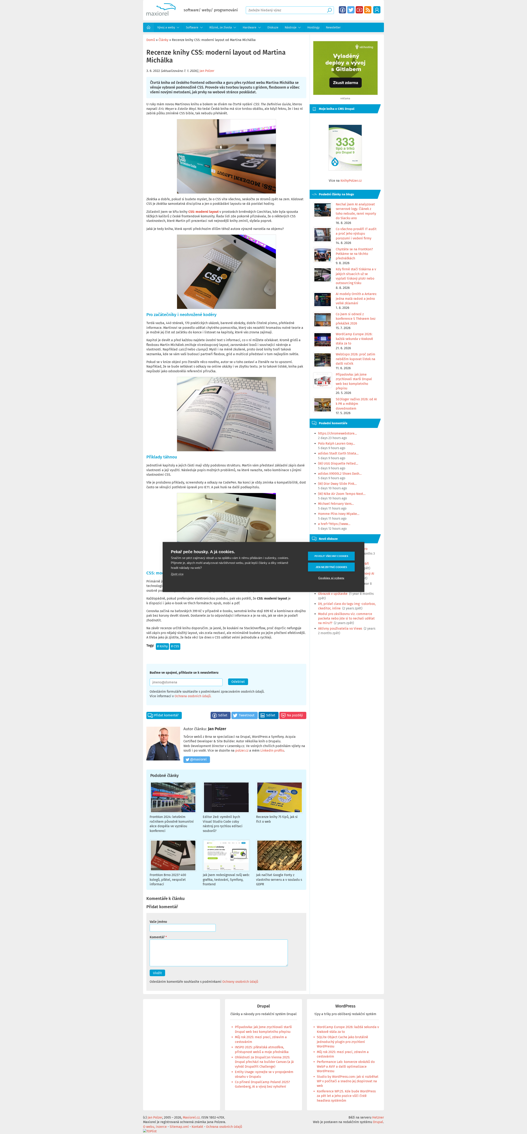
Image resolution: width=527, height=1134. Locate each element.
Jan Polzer (206, 71)
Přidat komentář (166, 715)
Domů (148, 27)
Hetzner (378, 1117)
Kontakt (197, 1127)
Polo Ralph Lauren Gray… (336, 443)
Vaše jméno (158, 922)
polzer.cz (241, 750)
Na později (295, 715)
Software (192, 27)
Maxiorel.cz (191, 1117)
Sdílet (222, 715)
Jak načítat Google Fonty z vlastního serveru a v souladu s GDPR (279, 879)
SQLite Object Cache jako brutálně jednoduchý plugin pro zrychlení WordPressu (342, 1041)
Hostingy (313, 27)
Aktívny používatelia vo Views (340, 628)
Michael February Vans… (336, 504)
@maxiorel (198, 759)
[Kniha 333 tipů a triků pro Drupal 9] (345, 148)
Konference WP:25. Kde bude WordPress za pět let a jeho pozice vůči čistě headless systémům (346, 1095)
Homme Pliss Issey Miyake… (338, 514)
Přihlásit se (376, 9)
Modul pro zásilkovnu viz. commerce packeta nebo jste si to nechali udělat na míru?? (346, 618)
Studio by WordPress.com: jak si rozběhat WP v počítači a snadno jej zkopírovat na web (347, 1081)
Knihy (164, 646)
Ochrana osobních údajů (193, 696)
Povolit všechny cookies (331, 556)
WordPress (345, 1006)
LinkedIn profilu (272, 750)
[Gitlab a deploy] (345, 94)
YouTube (359, 9)
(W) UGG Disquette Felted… (338, 463)
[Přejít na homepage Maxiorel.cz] (161, 14)
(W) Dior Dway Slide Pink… (337, 484)
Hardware (249, 27)
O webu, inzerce (155, 1127)
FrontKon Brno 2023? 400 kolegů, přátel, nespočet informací (168, 879)
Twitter (350, 9)
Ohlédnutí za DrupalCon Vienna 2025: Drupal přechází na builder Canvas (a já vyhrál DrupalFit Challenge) (264, 1061)
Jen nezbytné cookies (331, 567)
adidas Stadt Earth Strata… (338, 453)
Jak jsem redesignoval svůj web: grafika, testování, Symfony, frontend (226, 879)
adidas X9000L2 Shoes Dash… (340, 474)
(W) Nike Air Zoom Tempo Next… (342, 494)
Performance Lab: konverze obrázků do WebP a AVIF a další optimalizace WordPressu (346, 1066)
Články (163, 40)
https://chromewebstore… (337, 433)
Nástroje (290, 27)
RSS (367, 9)
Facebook (342, 9)
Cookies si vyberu (331, 578)
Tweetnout (246, 715)
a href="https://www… (334, 524)
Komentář (157, 937)
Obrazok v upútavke (332, 594)
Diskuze (272, 27)
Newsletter (333, 27)
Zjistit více (177, 574)
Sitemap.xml (179, 1127)
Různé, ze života (220, 27)
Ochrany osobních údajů (240, 982)
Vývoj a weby (166, 27)
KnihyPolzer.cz (351, 181)
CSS (176, 646)
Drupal (263, 1006)
